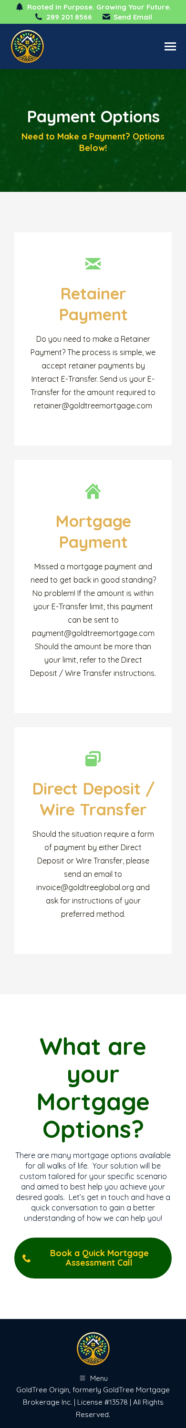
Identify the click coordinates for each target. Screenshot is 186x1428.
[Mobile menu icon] (170, 46)
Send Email (133, 16)
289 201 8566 (69, 16)
